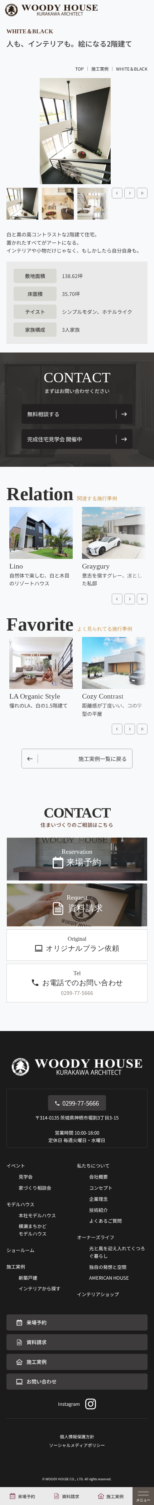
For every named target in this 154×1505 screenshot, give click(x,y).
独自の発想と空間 (107, 1267)
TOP (79, 69)
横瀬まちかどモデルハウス (33, 1230)
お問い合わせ (42, 1381)
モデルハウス (20, 1204)
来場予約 (26, 1496)
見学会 (26, 1176)
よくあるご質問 (105, 1220)
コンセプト (100, 1187)
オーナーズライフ (95, 1237)
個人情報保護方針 (77, 1436)
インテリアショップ (98, 1294)
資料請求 (70, 1496)
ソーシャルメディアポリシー (77, 1445)
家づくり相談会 (35, 1187)
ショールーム (20, 1250)
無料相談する (43, 414)
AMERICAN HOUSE (109, 1277)
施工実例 (115, 1496)
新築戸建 (28, 1277)
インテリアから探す (40, 1288)
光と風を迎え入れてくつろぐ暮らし (117, 1252)
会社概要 (98, 1176)
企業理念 (98, 1198)
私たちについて (93, 1165)
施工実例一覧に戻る (102, 758)
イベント (15, 1165)
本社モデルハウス (37, 1215)
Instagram (69, 1403)
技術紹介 (98, 1210)
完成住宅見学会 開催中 (54, 439)
